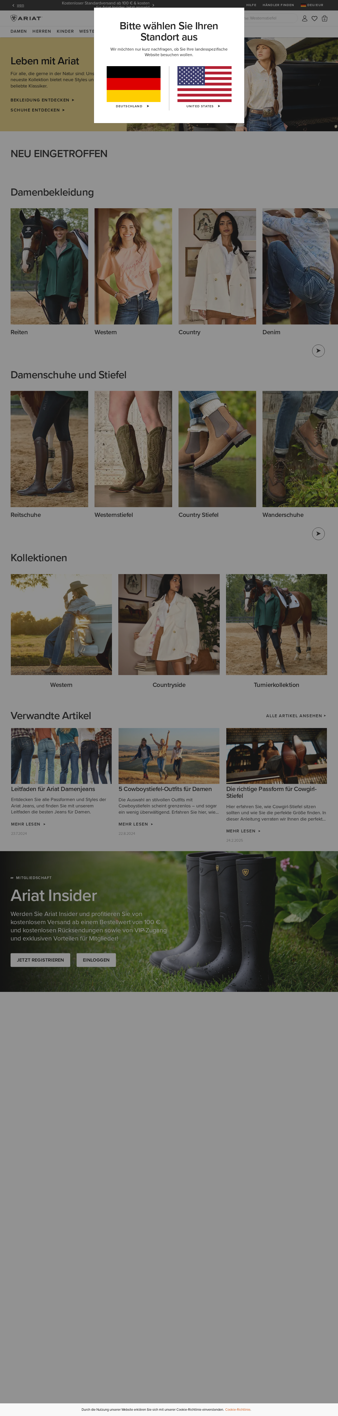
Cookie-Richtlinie (237, 1409)
